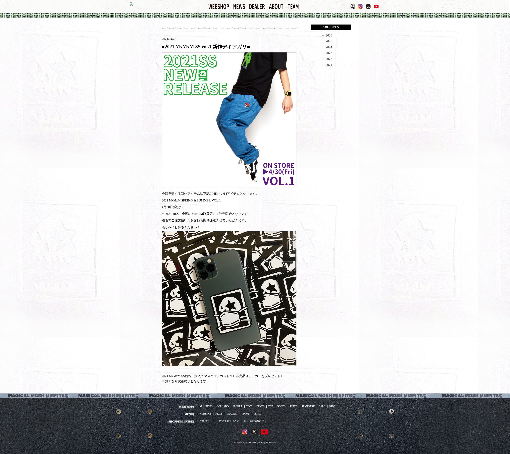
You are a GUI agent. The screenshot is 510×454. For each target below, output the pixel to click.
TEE (270, 406)
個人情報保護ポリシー (256, 421)
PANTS (260, 406)
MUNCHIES (170, 213)
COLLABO (223, 406)
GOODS (281, 406)
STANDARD (308, 406)
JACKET (237, 406)
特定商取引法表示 (229, 421)
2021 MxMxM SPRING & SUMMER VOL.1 (191, 200)
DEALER (232, 413)
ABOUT (245, 413)
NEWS (219, 413)
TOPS (249, 406)
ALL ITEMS (206, 406)
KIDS (332, 406)
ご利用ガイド (207, 421)
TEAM (257, 413)
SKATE (293, 406)
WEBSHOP (205, 413)
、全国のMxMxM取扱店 (196, 213)
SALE (322, 406)
